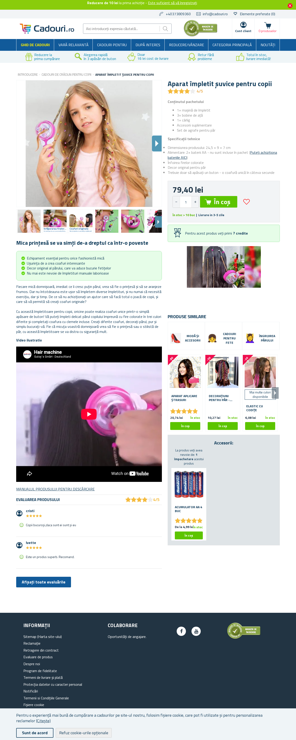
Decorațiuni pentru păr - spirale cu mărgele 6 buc (220, 398)
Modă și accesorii (192, 338)
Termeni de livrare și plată (43, 677)
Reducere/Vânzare (186, 45)
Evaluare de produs (38, 657)
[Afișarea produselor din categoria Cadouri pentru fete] (212, 338)
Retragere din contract (41, 650)
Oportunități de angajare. (127, 636)
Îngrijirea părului (267, 338)
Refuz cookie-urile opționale (83, 733)
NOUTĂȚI (268, 45)
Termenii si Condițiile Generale (46, 698)
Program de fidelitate (40, 671)
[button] (195, 202)
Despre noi (31, 664)
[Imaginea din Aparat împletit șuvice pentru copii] (29, 221)
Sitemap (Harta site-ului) (42, 636)
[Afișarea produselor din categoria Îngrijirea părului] (250, 338)
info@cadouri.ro (215, 14)
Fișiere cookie (33, 704)
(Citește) (43, 721)
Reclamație (31, 643)
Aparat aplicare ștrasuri (184, 398)
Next (158, 222)
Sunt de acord (35, 733)
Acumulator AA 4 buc (188, 509)
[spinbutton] (186, 202)
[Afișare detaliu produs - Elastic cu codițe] (260, 372)
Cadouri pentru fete (229, 338)
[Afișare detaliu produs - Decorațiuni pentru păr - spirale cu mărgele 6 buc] (222, 372)
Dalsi (157, 143)
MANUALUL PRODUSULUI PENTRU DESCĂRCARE (55, 489)
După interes (148, 45)
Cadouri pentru (112, 45)
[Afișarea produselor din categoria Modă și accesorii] (175, 338)
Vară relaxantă (74, 45)
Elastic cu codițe (254, 408)
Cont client (243, 30)
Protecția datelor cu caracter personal (52, 684)
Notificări (30, 691)
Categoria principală (232, 45)
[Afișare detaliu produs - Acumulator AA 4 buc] (189, 484)
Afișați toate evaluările (43, 582)
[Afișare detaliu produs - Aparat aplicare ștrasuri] (185, 372)
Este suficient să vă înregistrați (172, 3)
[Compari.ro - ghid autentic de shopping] (200, 35)
